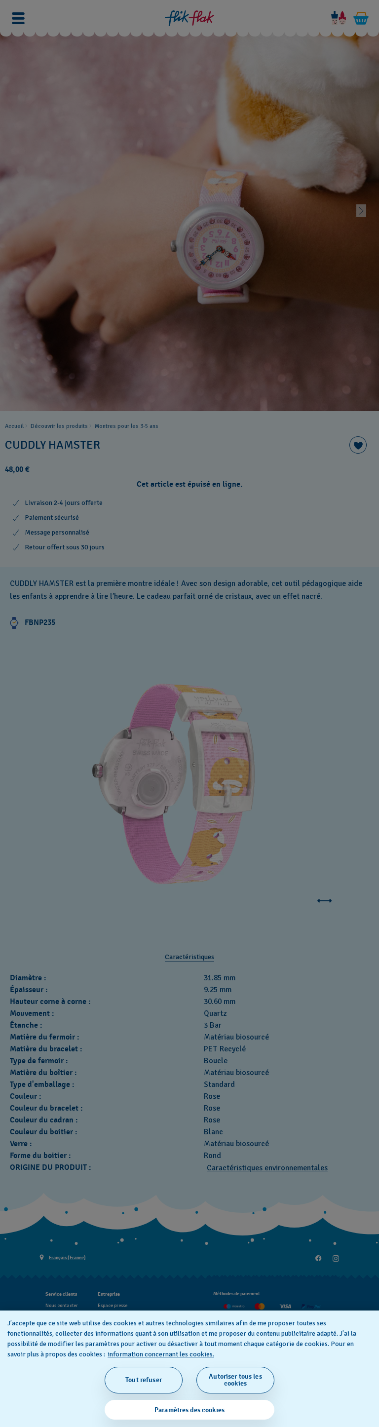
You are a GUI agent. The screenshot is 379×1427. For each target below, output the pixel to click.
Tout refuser (143, 1380)
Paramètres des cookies (189, 1410)
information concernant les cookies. (161, 1354)
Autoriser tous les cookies (235, 1380)
